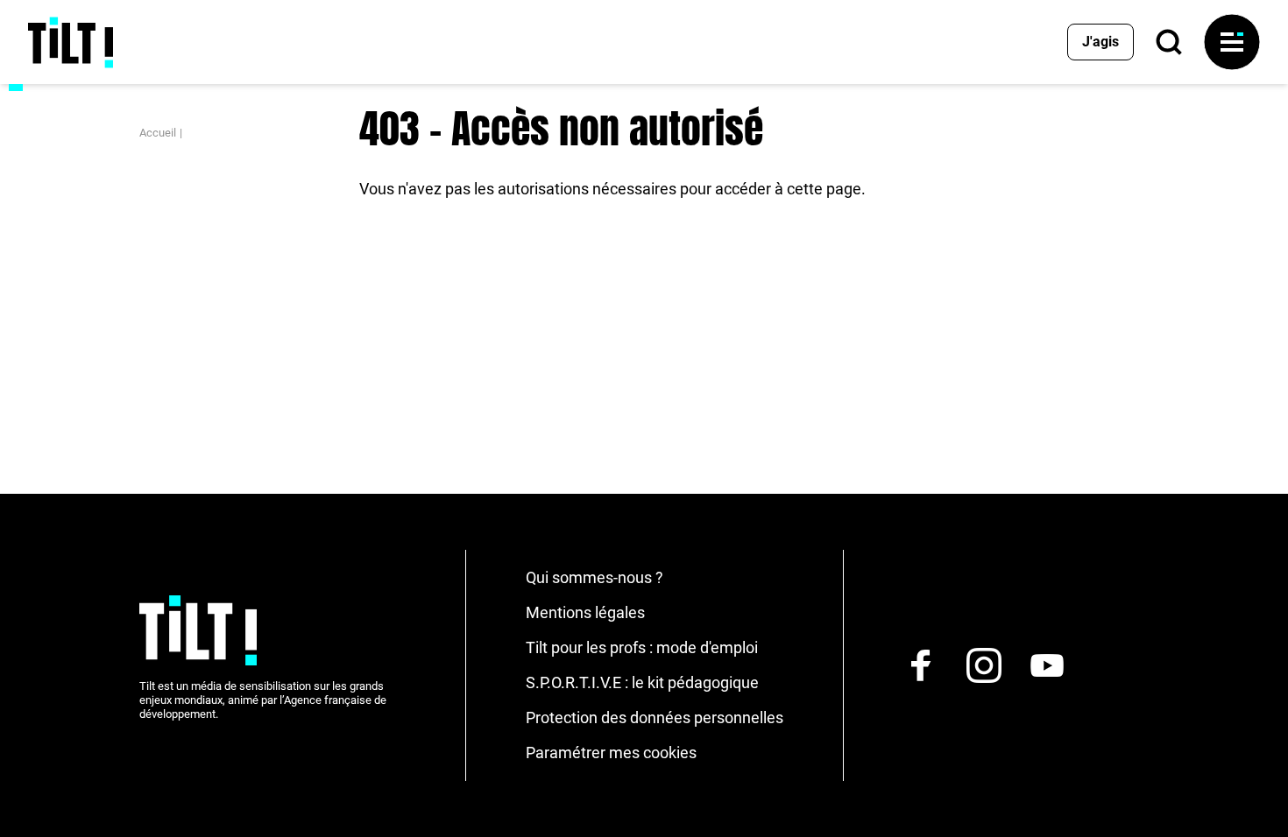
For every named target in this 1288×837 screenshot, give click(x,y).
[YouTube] (1047, 665)
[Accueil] (70, 42)
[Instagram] (983, 665)
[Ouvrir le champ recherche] (1169, 42)
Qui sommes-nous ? (594, 577)
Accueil (157, 132)
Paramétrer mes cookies (611, 752)
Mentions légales (585, 612)
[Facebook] (920, 665)
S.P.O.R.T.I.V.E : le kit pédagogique (642, 682)
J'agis (1100, 41)
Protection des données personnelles (654, 717)
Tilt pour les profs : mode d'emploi (642, 647)
